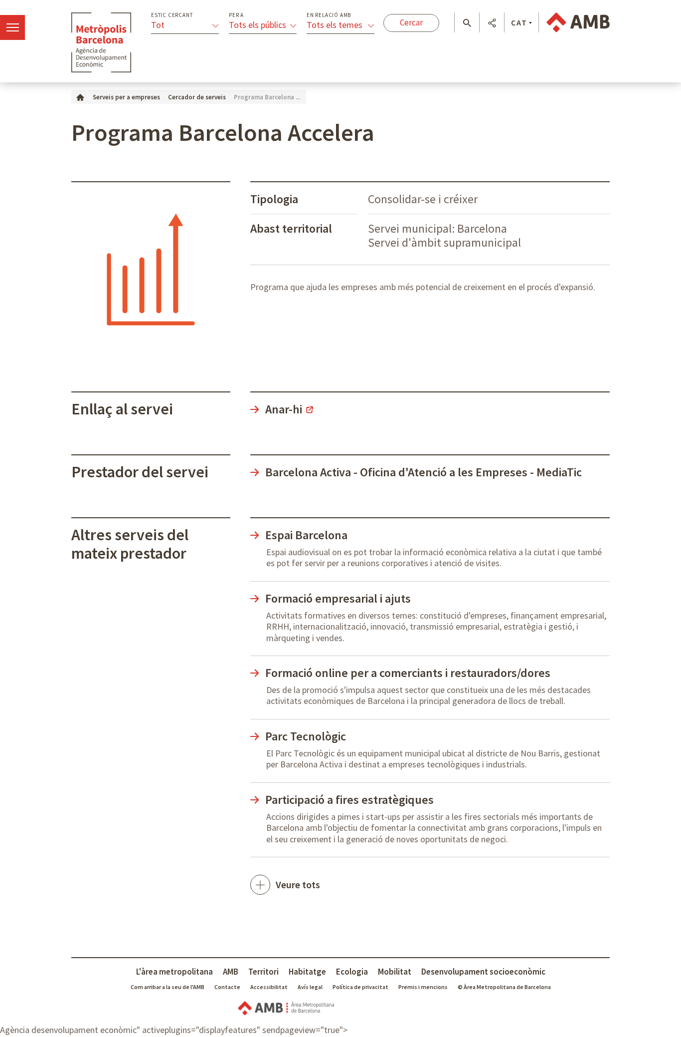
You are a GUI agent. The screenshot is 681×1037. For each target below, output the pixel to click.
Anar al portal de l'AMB (578, 22)
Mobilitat (394, 971)
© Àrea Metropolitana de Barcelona (504, 987)
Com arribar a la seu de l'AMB (167, 987)
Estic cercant (171, 15)
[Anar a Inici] (80, 96)
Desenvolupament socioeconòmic (483, 971)
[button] (467, 22)
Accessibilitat (269, 987)
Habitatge (307, 971)
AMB (230, 971)
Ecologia (352, 971)
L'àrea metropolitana (174, 971)
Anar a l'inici (101, 42)
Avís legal (310, 987)
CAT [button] (519, 22)
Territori (263, 971)
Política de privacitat (360, 987)
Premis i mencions (423, 987)
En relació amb (329, 15)
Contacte (227, 987)
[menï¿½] (12, 27)
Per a (236, 15)
